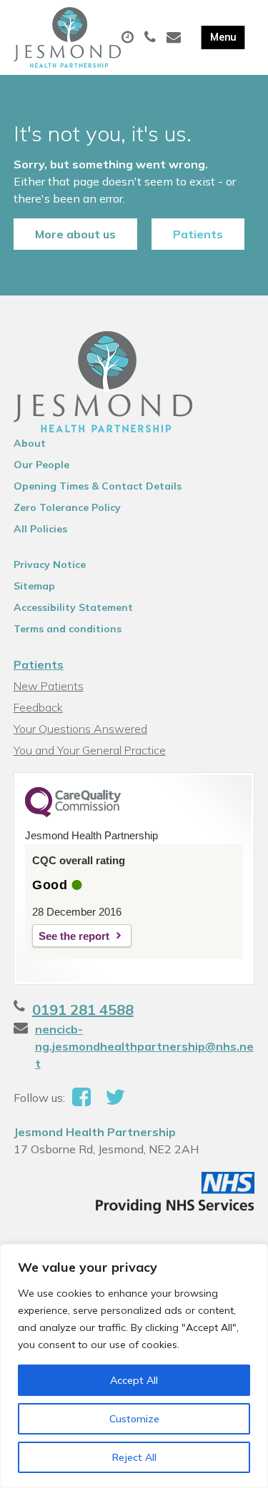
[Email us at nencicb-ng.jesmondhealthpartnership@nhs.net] (175, 38)
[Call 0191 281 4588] (151, 38)
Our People (41, 464)
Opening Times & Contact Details (98, 486)
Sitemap (34, 585)
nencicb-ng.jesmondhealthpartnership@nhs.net (144, 1046)
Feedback (38, 707)
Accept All (134, 1380)
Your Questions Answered (80, 729)
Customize (134, 1418)
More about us (75, 234)
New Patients (49, 686)
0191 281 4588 (83, 1009)
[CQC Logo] (73, 813)
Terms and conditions (67, 628)
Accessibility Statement (73, 607)
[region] (134, 1366)
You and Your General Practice (90, 750)
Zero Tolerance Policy (67, 507)
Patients (198, 234)
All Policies (40, 528)
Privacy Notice (50, 564)
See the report (74, 936)
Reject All (134, 1457)
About (30, 443)
